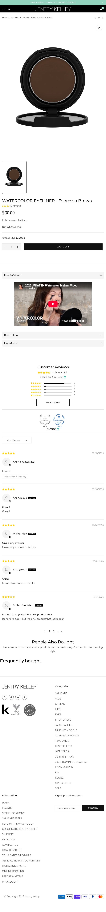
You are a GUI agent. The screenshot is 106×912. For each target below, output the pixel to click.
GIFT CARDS (62, 751)
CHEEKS (60, 704)
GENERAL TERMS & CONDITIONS (21, 861)
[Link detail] (4, 697)
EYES (58, 714)
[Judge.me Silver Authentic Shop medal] (45, 419)
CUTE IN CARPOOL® (67, 735)
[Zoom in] (99, 28)
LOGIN (6, 803)
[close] (102, 2)
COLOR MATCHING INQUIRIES (19, 829)
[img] (8, 453)
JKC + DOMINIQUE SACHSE (71, 762)
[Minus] (5, 247)
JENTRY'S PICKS (64, 757)
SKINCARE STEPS (12, 818)
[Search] (9, 9)
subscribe (93, 808)
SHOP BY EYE (63, 720)
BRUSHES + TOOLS (66, 730)
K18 (57, 772)
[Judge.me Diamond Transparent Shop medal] (58, 419)
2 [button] (49, 631)
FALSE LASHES (63, 725)
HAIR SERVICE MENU (14, 866)
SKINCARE (61, 693)
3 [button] (54, 631)
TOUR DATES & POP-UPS (16, 855)
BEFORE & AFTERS (12, 876)
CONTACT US (10, 845)
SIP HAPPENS (63, 783)
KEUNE (59, 778)
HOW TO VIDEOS (12, 850)
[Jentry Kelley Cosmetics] (53, 9)
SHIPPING (8, 834)
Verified (51, 429)
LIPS (57, 709)
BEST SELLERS (63, 746)
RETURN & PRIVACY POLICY (18, 824)
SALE (58, 788)
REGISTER (7, 808)
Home (5, 18)
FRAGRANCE (62, 741)
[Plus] (17, 247)
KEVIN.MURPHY (64, 767)
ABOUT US (8, 839)
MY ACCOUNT (10, 882)
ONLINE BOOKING (13, 871)
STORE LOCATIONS (13, 813)
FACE (58, 699)
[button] (6, 206)
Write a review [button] (53, 403)
